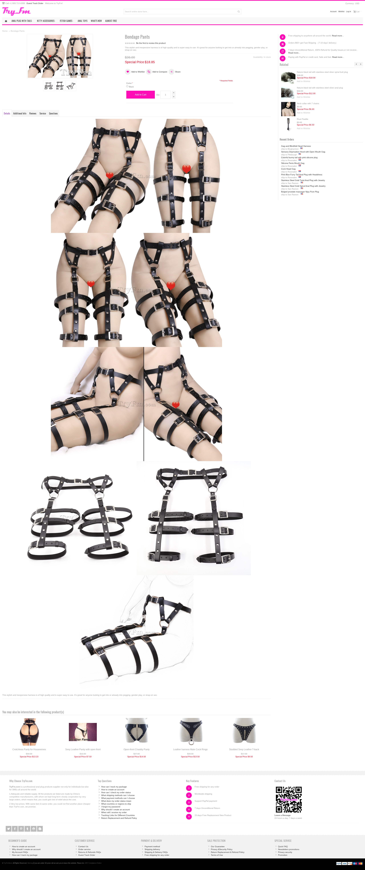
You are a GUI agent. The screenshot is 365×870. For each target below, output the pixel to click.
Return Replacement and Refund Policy (119, 818)
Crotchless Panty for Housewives (29, 749)
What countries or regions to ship (116, 804)
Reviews (32, 113)
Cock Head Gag (288, 163)
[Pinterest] (21, 828)
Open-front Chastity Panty (137, 749)
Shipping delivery (152, 849)
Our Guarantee (218, 846)
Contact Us (83, 846)
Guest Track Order (35, 3)
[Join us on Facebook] (15, 828)
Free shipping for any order (157, 855)
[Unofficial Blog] (40, 828)
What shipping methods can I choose (118, 795)
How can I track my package (114, 787)
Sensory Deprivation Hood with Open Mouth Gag (303, 146)
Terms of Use (217, 855)
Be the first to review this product (151, 43)
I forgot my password (110, 807)
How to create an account (112, 789)
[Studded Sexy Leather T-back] (244, 732)
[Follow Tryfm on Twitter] (9, 828)
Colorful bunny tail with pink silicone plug (299, 152)
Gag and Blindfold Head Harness (296, 192)
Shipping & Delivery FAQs (156, 852)
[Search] (238, 11)
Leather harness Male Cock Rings (190, 749)
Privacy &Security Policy (221, 849)
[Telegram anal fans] (34, 828)
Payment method (152, 846)
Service (42, 113)
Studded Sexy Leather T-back (244, 749)
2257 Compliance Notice (93, 863)
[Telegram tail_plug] (28, 828)
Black (131, 87)
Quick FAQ (283, 846)
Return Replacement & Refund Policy (227, 852)
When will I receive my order (114, 812)
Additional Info (19, 113)
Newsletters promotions (288, 849)
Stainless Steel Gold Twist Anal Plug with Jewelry (303, 174)
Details (7, 113)
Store (8, 863)
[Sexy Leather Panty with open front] (82, 732)
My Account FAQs (20, 852)
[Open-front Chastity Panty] (136, 732)
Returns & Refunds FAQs (89, 852)
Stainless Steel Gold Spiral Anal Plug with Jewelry (303, 180)
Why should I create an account (115, 809)
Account (333, 12)
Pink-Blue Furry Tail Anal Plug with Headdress (301, 169)
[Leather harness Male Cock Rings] (190, 732)
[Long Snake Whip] (288, 78)
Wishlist (341, 12)
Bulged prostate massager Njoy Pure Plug (300, 186)
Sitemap (30, 863)
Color (129, 83)
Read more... (338, 36)
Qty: (158, 95)
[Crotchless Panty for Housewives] (29, 732)
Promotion (282, 855)
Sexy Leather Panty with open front (83, 749)
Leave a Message (282, 815)
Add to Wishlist (303, 81)
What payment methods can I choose (118, 798)
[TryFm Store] (16, 11)
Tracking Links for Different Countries (118, 815)
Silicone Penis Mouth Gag (292, 157)
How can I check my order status (116, 792)
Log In (348, 12)
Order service (84, 849)
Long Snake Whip (305, 72)
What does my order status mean (116, 801)
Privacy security (285, 852)
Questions (53, 113)
